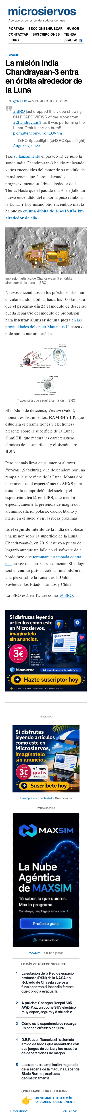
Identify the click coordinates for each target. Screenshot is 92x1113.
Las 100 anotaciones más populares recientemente (54, 1100)
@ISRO (66, 595)
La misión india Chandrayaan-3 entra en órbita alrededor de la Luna (43, 76)
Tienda (70, 34)
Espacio (12, 55)
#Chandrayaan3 (27, 122)
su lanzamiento (27, 156)
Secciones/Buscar (45, 28)
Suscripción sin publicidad (36, 798)
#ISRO (19, 111)
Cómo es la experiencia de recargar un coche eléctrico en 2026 (49, 1025)
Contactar (18, 34)
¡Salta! (70, 40)
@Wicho (20, 101)
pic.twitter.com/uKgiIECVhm (37, 133)
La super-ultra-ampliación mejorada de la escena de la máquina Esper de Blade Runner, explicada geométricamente (50, 1071)
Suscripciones (46, 34)
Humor (73, 28)
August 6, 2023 (26, 145)
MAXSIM (34, 952)
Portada (16, 28)
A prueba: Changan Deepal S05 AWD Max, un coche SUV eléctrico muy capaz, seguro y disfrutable (48, 1007)
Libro (13, 40)
